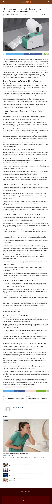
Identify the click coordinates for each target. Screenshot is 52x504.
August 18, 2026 (12, 470)
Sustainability (22, 387)
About (7, 387)
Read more (6, 460)
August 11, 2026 (12, 480)
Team (27, 387)
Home (4, 5)
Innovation (16, 387)
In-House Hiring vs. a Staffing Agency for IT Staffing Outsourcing (20, 463)
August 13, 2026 (12, 475)
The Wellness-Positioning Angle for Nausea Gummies (15, 453)
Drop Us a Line (23, 491)
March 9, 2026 (18, 14)
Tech (30, 387)
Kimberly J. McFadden (10, 14)
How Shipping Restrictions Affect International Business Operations (21, 468)
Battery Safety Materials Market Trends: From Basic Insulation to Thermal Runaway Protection (25, 473)
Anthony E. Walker (7, 455)
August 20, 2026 (12, 465)
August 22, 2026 (15, 455)
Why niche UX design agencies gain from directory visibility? (20, 478)
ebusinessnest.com (29, 497)
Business (7, 5)
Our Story (29, 491)
